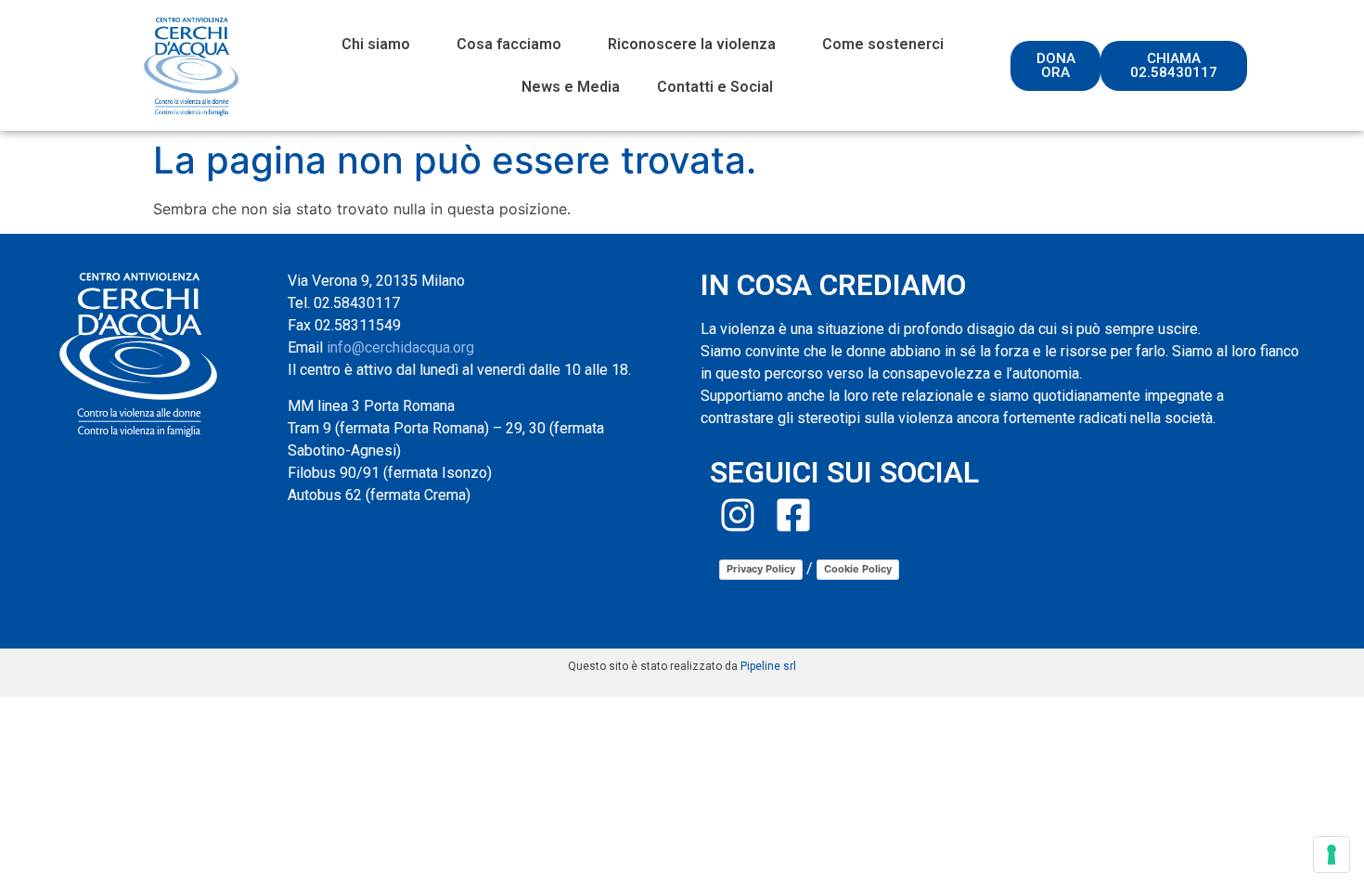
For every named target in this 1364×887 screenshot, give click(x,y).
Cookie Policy (858, 568)
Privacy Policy (761, 568)
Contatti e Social (715, 87)
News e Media (570, 87)
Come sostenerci (883, 44)
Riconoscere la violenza (692, 44)
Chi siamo (375, 44)
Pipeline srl (768, 666)
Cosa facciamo (509, 44)
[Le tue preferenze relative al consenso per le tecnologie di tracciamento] (1331, 854)
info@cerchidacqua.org (400, 347)
